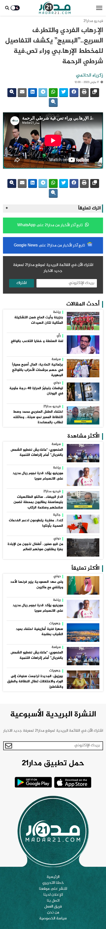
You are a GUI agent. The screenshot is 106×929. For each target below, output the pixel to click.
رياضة (57, 312)
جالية (57, 515)
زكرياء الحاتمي (89, 75)
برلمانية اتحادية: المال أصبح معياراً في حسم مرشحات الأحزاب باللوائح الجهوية (37, 370)
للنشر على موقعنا (53, 889)
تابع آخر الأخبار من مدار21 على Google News (50, 245)
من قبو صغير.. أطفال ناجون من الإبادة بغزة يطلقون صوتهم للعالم (35, 547)
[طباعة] (84, 92)
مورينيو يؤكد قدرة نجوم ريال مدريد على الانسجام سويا (38, 476)
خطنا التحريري (53, 883)
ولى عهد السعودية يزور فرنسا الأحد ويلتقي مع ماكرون (36, 584)
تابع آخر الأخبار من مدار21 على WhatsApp (50, 225)
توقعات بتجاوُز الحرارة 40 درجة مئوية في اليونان (36, 391)
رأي (59, 336)
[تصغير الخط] (53, 102)
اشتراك (22, 283)
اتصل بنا (53, 901)
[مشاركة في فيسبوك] (74, 92)
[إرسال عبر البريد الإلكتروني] (22, 92)
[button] (99, 8)
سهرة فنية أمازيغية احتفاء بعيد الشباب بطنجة (39, 632)
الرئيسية (53, 877)
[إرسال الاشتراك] (9, 746)
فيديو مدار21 (93, 21)
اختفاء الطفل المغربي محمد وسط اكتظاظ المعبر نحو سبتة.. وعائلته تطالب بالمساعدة (38, 417)
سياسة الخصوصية (53, 919)
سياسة (56, 359)
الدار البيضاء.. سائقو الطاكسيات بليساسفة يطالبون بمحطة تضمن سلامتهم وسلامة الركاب (38, 502)
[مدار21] (55, 8)
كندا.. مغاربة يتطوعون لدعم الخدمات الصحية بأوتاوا (36, 523)
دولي (57, 383)
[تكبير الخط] (11, 92)
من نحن (53, 913)
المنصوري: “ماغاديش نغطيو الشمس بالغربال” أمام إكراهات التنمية (37, 452)
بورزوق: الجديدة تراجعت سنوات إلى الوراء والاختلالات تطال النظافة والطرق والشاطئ (35, 681)
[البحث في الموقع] (7, 7)
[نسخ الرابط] (94, 92)
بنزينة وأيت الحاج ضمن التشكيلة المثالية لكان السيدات (38, 320)
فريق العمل (53, 907)
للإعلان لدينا (53, 895)
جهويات (55, 624)
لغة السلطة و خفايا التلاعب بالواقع (37, 341)
